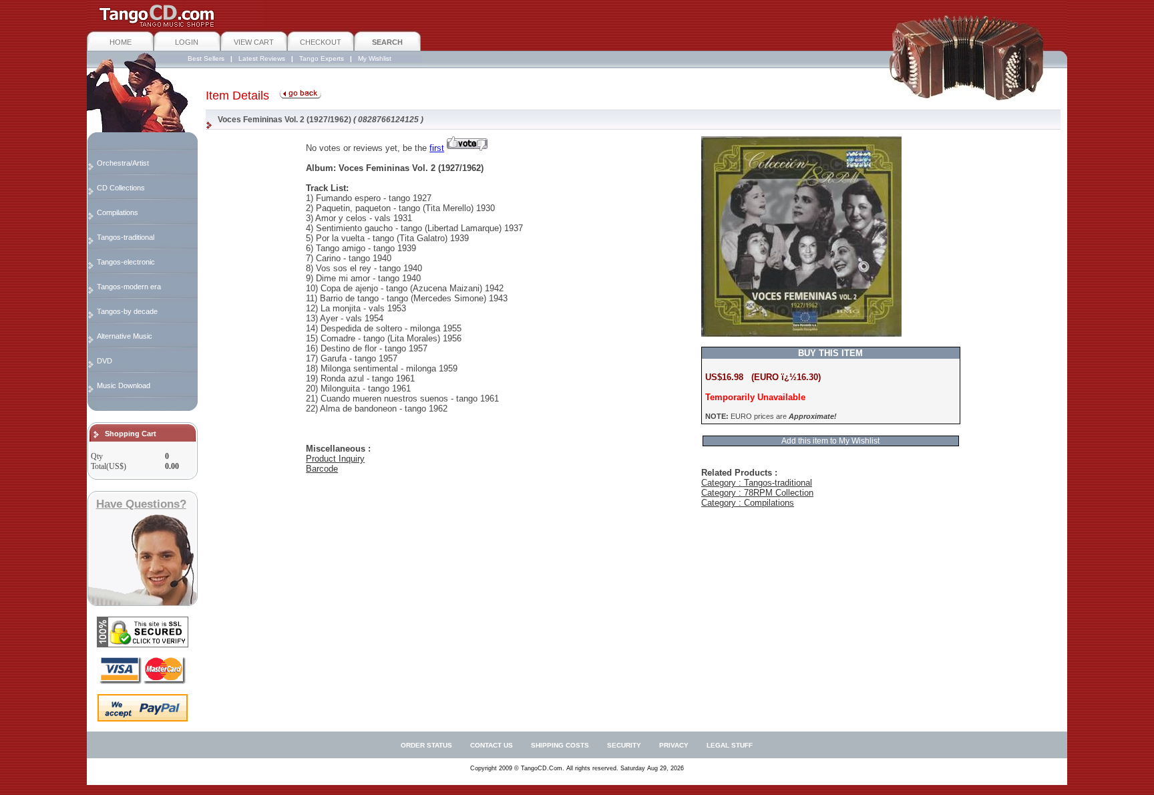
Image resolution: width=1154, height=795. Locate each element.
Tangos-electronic (126, 262)
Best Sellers (206, 58)
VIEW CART (254, 42)
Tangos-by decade (127, 311)
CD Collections (121, 188)
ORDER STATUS (426, 745)
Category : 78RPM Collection (757, 493)
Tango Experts (321, 58)
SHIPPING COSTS (560, 745)
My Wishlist (374, 58)
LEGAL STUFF (730, 745)
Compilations (117, 212)
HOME (121, 42)
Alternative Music (124, 336)
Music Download (123, 385)
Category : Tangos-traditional (756, 483)
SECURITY (624, 745)
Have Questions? (141, 504)
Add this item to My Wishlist (830, 441)
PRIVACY (674, 745)
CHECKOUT (320, 42)
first (436, 148)
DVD (104, 361)
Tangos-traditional (125, 237)
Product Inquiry (335, 459)
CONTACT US (491, 745)
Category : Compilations (747, 503)
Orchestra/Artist (123, 163)
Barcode (322, 469)
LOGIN (186, 42)
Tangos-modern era (129, 287)
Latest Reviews (261, 58)
